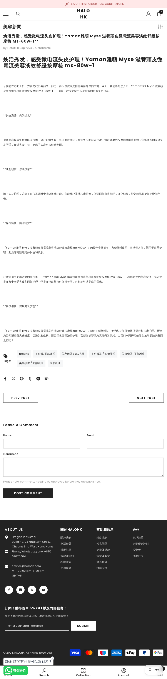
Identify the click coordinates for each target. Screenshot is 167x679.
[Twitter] (13, 378)
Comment (10, 454)
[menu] (5, 13)
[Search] (18, 13)
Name (7, 435)
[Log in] (148, 14)
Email (90, 435)
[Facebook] (5, 378)
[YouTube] (43, 590)
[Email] (46, 378)
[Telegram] (38, 378)
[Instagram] (20, 590)
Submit (83, 626)
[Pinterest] (22, 378)
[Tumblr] (30, 378)
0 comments (42, 48)
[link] (44, 672)
